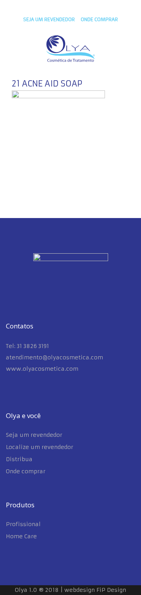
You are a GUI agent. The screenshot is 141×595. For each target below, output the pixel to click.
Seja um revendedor (49, 19)
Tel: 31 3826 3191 (27, 346)
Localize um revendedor (39, 447)
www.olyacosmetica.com (42, 368)
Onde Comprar (99, 19)
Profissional (23, 524)
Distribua (19, 459)
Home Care (21, 536)
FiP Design (111, 589)
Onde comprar (25, 471)
